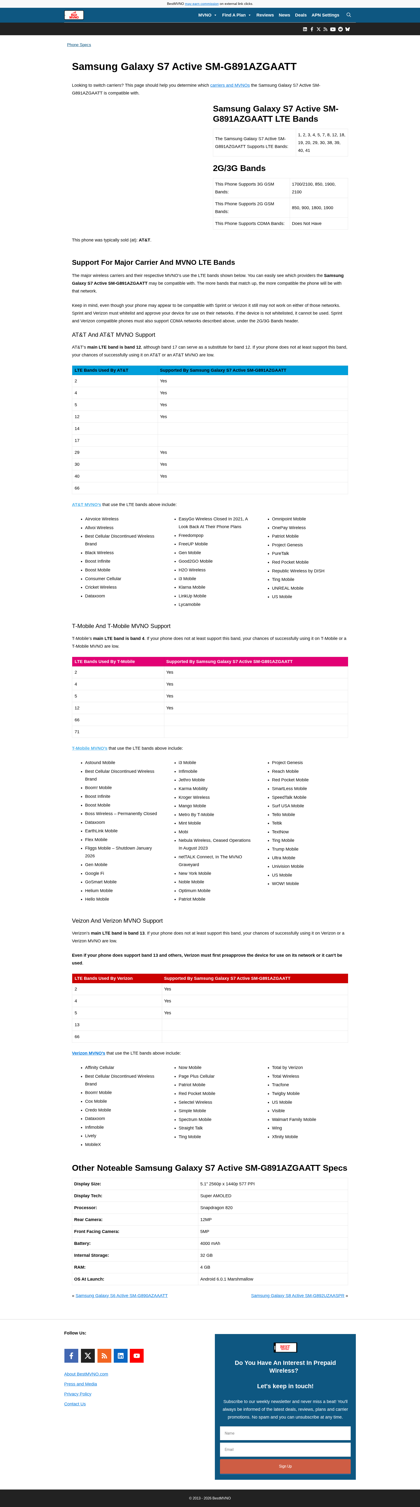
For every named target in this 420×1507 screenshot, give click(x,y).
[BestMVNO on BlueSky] (347, 29)
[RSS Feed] (104, 1356)
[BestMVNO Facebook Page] (311, 29)
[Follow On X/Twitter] (88, 1356)
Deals (301, 15)
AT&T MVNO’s (86, 504)
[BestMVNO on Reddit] (340, 29)
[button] (349, 15)
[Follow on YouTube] (137, 1356)
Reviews (265, 15)
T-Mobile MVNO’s (89, 748)
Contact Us (75, 1404)
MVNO (204, 15)
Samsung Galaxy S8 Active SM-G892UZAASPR (297, 1295)
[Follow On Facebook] (71, 1356)
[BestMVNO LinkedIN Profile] (305, 29)
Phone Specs (79, 45)
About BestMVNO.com (86, 1374)
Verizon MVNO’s (88, 1053)
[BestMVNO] (74, 15)
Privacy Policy (77, 1394)
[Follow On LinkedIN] (121, 1356)
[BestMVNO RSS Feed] (325, 29)
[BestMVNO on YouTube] (333, 29)
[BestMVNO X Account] (318, 29)
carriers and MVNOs (230, 85)
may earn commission (202, 4)
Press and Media (80, 1384)
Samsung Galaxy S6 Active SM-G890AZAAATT (122, 1295)
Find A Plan (234, 15)
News (284, 15)
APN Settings (325, 15)
